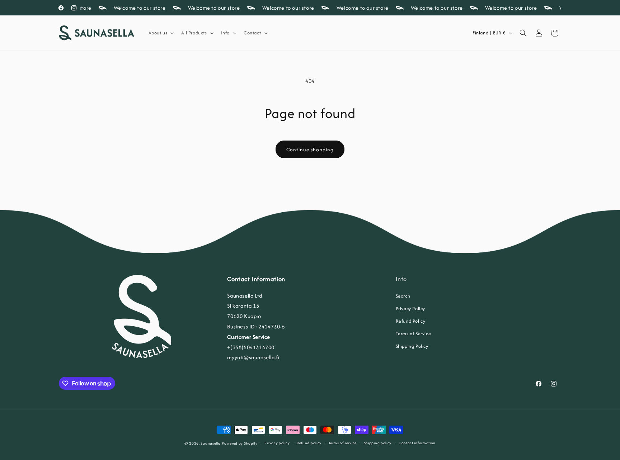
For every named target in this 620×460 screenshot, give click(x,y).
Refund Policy (411, 321)
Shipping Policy (412, 346)
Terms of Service (413, 333)
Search (403, 296)
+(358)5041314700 (250, 347)
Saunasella (210, 443)
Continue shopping (310, 149)
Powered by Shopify (240, 443)
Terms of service (343, 443)
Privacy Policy (410, 308)
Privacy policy (277, 443)
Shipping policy (378, 443)
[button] (160, 33)
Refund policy (309, 443)
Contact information (417, 443)
